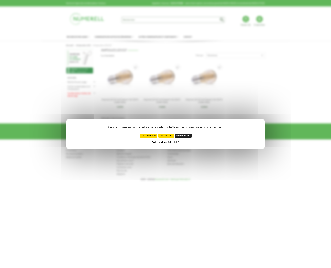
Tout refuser (166, 135)
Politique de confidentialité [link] (165, 142)
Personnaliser (183, 135)
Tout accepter (149, 135)
